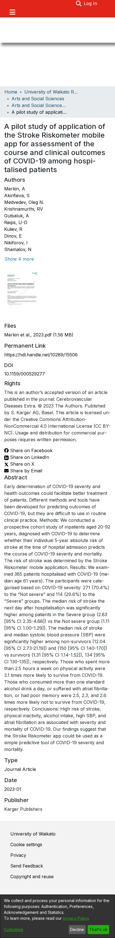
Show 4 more (19, 259)
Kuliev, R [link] (13, 229)
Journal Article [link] (20, 769)
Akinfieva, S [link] (17, 195)
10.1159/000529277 (24, 374)
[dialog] (57, 916)
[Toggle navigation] (12, 12)
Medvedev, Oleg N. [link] (24, 202)
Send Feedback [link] (26, 866)
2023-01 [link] (12, 789)
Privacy (18, 855)
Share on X (21, 464)
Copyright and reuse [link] (32, 876)
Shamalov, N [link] (18, 249)
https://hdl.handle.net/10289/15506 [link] (41, 355)
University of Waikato (33, 834)
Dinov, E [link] (13, 236)
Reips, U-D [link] (15, 222)
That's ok (98, 929)
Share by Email (25, 470)
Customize (13, 929)
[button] (78, 3)
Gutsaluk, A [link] (16, 215)
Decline (77, 929)
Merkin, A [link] (14, 189)
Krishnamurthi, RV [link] (23, 209)
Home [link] (10, 92)
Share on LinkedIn (29, 457)
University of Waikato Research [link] (52, 92)
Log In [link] (91, 3)
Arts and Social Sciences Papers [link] (39, 105)
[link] (38, 335)
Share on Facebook (30, 450)
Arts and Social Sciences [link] (37, 98)
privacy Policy (75, 918)
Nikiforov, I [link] (16, 242)
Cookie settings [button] (26, 844)
